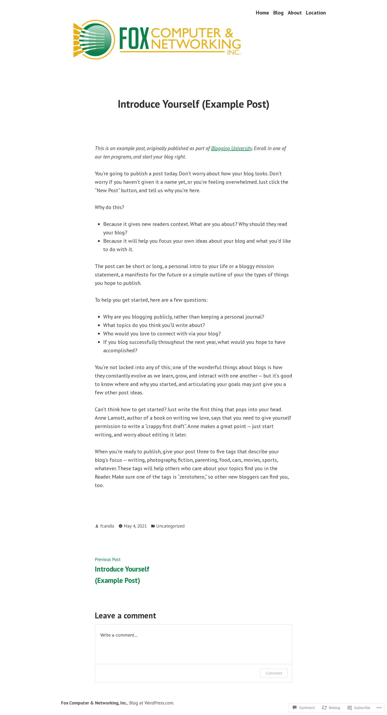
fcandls (107, 526)
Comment (274, 673)
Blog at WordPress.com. (151, 703)
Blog (278, 12)
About (295, 12)
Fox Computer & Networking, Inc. (94, 703)
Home (262, 12)
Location (316, 12)
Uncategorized (170, 526)
